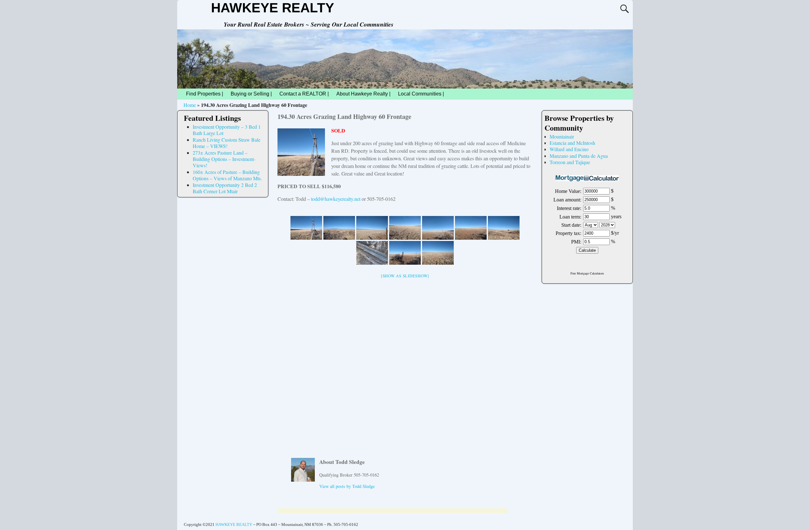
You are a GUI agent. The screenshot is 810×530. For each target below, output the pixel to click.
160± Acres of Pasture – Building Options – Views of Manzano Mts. (227, 175)
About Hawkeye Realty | (363, 93)
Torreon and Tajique (570, 162)
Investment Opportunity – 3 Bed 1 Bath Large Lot (227, 129)
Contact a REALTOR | (304, 93)
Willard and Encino (569, 149)
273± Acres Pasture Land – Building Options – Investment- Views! (224, 159)
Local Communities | (421, 93)
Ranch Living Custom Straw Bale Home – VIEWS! (226, 142)
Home (190, 105)
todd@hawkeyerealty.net (335, 198)
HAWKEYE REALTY (272, 7)
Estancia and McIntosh (572, 142)
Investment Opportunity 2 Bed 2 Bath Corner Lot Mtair (225, 188)
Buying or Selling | (251, 93)
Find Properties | (204, 93)
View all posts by (347, 486)
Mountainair (562, 136)
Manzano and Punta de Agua (579, 155)
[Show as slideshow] (405, 276)
